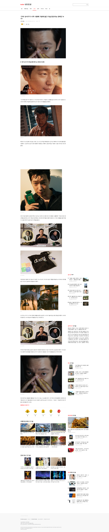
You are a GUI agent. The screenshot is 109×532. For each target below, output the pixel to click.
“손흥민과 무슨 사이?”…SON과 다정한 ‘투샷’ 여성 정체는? (42, 468)
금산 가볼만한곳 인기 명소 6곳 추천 (27, 433)
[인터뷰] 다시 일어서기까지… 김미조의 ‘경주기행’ (58, 468)
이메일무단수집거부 (47, 519)
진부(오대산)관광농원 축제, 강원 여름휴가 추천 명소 (58, 433)
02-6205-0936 (24, 524)
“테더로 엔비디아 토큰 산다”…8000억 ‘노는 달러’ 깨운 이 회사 (83, 476)
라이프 (42, 8)
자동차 (76, 451)
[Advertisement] (43, 157)
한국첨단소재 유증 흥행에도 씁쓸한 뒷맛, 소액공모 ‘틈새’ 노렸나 (83, 501)
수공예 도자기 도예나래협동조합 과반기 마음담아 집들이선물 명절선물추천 (82, 373)
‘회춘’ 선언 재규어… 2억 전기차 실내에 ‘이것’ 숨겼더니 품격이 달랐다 (82, 450)
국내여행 (70, 281)
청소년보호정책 (40, 519)
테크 (46, 8)
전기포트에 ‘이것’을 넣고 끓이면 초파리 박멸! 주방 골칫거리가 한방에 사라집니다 (82, 443)
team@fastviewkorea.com (37, 524)
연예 (34, 8)
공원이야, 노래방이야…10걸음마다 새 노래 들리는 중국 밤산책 (43, 446)
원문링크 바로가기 (24, 405)
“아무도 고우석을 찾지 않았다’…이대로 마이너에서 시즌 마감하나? (27, 468)
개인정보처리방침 (34, 519)
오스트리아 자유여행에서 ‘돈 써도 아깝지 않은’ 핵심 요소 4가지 (27, 446)
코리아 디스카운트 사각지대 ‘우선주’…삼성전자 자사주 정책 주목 (83, 483)
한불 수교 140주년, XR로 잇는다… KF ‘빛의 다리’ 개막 (58, 481)
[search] (87, 5)
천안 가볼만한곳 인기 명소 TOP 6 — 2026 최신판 (58, 446)
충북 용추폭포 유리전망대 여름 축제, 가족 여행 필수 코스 (42, 433)
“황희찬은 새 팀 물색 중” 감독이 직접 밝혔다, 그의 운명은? (27, 481)
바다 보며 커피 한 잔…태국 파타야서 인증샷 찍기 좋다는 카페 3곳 (82, 437)
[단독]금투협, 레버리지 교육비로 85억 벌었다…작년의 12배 (83, 489)
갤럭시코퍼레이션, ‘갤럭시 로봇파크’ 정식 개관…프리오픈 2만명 (43, 481)
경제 (38, 8)
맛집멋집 (69, 432)
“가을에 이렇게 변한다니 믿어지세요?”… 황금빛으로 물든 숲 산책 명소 (75, 280)
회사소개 (29, 519)
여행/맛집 (26, 8)
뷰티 (31, 8)
